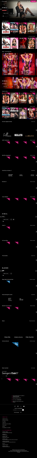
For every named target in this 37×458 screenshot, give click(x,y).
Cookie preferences (22, 449)
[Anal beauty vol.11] (14, 203)
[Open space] (6, 28)
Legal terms (4, 422)
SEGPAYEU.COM (18, 451)
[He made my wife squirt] (14, 147)
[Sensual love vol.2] (6, 188)
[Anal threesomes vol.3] (23, 286)
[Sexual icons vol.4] (23, 232)
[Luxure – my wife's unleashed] (31, 43)
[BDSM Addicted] (23, 43)
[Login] (29, 1)
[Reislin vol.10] (23, 147)
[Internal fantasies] (14, 188)
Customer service (4, 418)
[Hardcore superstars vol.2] (6, 232)
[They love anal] (31, 312)
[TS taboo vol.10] (23, 98)
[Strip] (10, 64)
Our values (4, 421)
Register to (18, 408)
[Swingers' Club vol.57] (14, 113)
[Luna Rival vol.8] (23, 113)
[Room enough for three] (23, 312)
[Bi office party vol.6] (14, 247)
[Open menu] (1, 1)
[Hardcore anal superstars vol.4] (31, 232)
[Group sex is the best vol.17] (31, 147)
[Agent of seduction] (31, 28)
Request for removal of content (16, 449)
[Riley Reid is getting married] (14, 286)
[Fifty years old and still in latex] (31, 113)
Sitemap (3, 426)
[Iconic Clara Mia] (14, 43)
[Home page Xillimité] (4, 1)
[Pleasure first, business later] (31, 247)
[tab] (2, 16)
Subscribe (33, 1)
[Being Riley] (31, 286)
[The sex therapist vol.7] (14, 98)
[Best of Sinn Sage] (6, 312)
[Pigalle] (27, 353)
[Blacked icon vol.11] (23, 28)
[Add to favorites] (11, 13)
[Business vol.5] (23, 247)
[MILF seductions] (23, 162)
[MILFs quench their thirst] (31, 162)
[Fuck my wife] (6, 162)
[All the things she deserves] (23, 203)
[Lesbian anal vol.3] (31, 203)
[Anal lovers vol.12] (6, 203)
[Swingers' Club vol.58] (14, 28)
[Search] (28, 1)
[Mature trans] (14, 162)
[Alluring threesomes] (31, 188)
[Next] (36, 28)
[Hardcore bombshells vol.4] (14, 232)
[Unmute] (13, 13)
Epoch (12, 451)
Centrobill (14, 451)
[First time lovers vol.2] (23, 188)
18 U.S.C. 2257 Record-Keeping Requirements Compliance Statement (18, 450)
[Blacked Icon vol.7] (31, 98)
